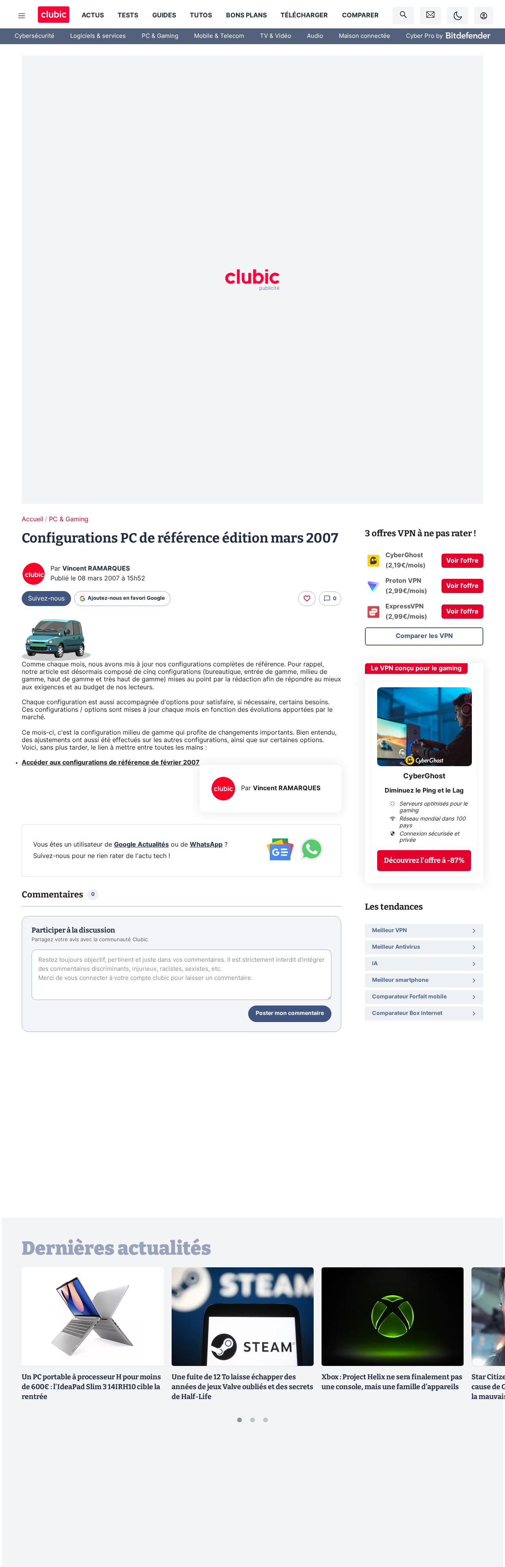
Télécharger (304, 15)
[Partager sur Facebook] (485, 1499)
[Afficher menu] (22, 15)
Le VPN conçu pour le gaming (416, 668)
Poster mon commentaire (290, 1013)
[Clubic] (53, 15)
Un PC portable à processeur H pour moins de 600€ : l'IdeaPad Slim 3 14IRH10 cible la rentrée (91, 1387)
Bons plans (246, 15)
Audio (315, 36)
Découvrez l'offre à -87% (424, 860)
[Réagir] (307, 598)
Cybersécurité (34, 36)
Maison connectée (364, 36)
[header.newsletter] (430, 15)
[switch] (457, 15)
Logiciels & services (98, 36)
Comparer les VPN (424, 636)
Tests (128, 15)
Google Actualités (141, 844)
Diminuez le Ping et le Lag (424, 790)
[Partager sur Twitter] (485, 1526)
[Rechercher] (403, 15)
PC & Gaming (160, 36)
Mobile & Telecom (219, 36)
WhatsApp (206, 844)
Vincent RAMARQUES (96, 568)
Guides (164, 15)
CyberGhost (424, 776)
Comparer (360, 15)
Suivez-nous (46, 598)
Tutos (201, 15)
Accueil (32, 519)
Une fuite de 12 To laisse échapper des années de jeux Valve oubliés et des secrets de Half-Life (242, 1387)
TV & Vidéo (275, 36)
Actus (93, 15)
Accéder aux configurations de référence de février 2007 (111, 762)
